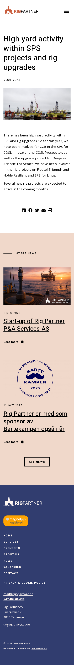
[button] (67, 11)
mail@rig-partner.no (18, 594)
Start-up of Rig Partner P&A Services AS (34, 325)
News (8, 561)
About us (11, 554)
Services (11, 542)
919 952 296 (22, 625)
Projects (11, 548)
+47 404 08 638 (13, 599)
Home (8, 535)
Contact (10, 573)
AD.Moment (39, 648)
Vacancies (12, 567)
